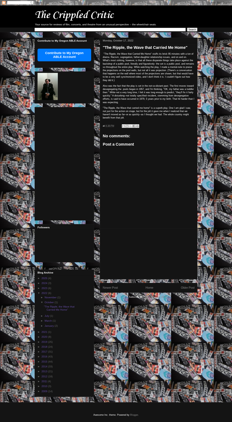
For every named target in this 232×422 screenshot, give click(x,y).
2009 (45, 391)
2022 (45, 293)
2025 (45, 278)
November (51, 297)
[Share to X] (130, 126)
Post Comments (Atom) (156, 297)
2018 (45, 346)
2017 (45, 351)
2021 (45, 331)
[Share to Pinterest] (137, 126)
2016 (45, 356)
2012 (45, 376)
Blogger (134, 414)
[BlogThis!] (127, 126)
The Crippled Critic (74, 15)
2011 (45, 381)
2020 (45, 336)
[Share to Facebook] (134, 126)
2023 (45, 288)
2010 (45, 386)
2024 (45, 283)
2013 (45, 371)
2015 (45, 361)
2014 (45, 366)
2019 (45, 341)
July (47, 315)
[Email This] (123, 126)
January (50, 325)
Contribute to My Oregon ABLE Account (64, 55)
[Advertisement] (148, 253)
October (50, 302)
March (49, 320)
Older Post (187, 287)
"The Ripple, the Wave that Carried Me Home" (59, 308)
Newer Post (110, 287)
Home (149, 287)
